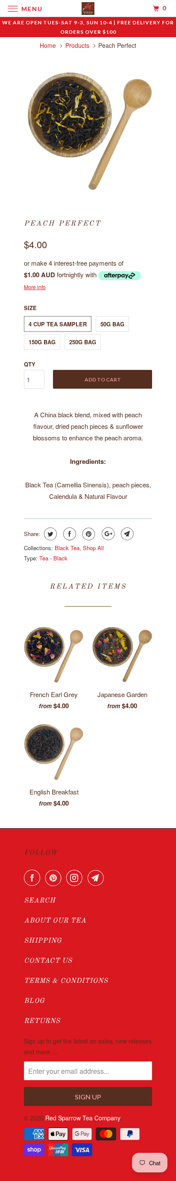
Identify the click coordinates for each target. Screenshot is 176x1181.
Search (40, 900)
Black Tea (67, 548)
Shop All (93, 548)
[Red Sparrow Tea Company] (88, 8)
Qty (29, 364)
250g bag (82, 342)
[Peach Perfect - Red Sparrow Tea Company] (88, 130)
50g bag (112, 324)
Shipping (43, 941)
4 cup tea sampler (58, 324)
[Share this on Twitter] (49, 533)
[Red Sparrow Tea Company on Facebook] (34, 878)
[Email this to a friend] (126, 533)
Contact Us (48, 961)
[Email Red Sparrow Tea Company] (97, 878)
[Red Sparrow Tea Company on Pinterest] (55, 878)
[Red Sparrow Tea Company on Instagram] (76, 878)
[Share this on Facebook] (68, 533)
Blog (34, 1001)
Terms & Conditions (66, 981)
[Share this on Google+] (107, 533)
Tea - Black (53, 558)
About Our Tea (55, 920)
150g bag (42, 342)
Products (77, 45)
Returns (42, 1021)
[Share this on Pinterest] (87, 533)
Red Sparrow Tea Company (82, 1118)
